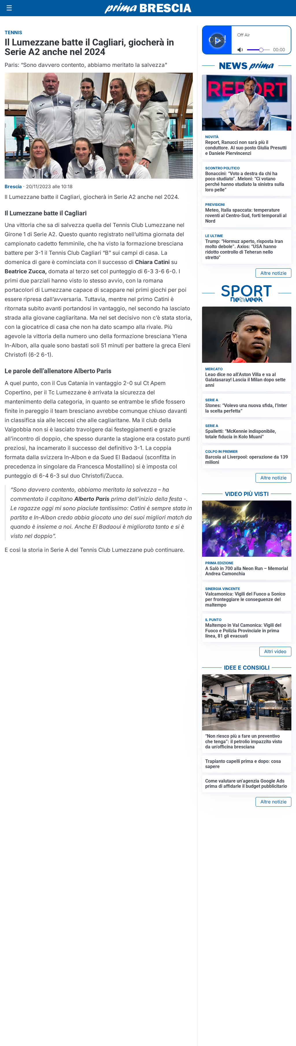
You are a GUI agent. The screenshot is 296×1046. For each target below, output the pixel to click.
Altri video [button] (275, 651)
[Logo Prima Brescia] (148, 8)
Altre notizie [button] (273, 273)
